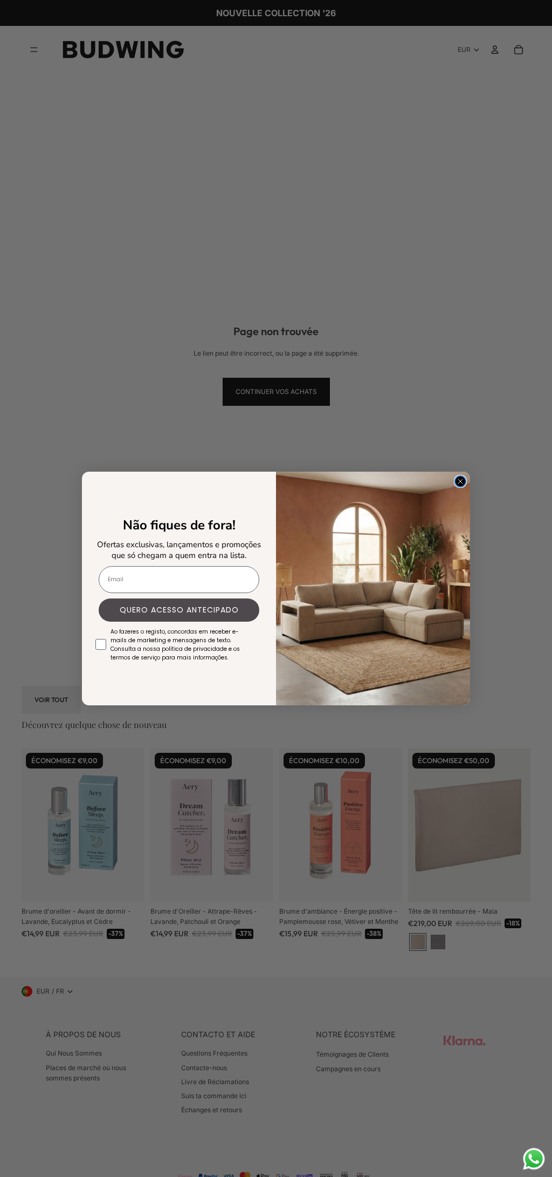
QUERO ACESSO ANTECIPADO (179, 609)
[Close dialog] (460, 481)
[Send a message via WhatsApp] (534, 1159)
